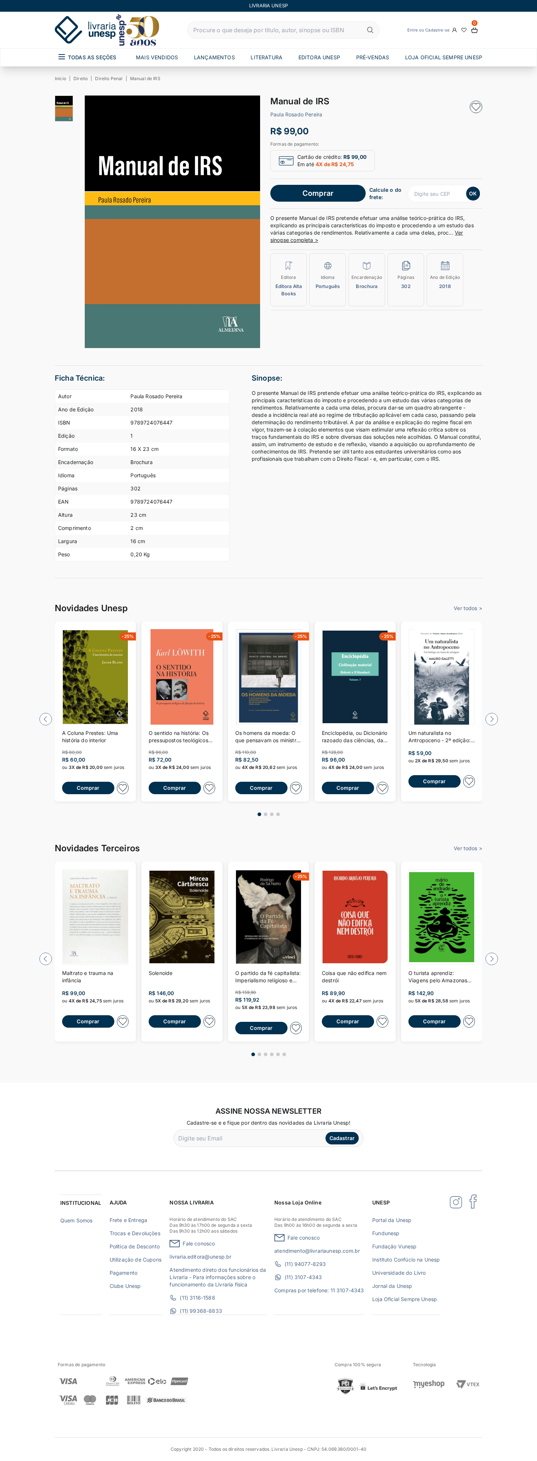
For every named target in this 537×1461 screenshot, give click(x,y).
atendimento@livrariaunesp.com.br (317, 1251)
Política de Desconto (135, 1246)
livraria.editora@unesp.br (200, 1256)
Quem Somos (76, 1220)
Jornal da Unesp (392, 1286)
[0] (474, 30)
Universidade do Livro (399, 1273)
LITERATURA (266, 57)
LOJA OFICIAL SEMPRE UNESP (443, 57)
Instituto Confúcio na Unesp (406, 1259)
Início (60, 78)
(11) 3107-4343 (303, 1277)
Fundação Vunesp (394, 1246)
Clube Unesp (125, 1286)
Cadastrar (342, 1138)
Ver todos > (468, 608)
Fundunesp (385, 1233)
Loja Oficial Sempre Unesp (404, 1299)
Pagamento (123, 1273)
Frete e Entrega (128, 1220)
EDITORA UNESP (319, 57)
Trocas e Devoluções (135, 1233)
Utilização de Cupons (135, 1259)
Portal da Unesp (391, 1220)
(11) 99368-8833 (201, 1311)
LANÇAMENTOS (214, 57)
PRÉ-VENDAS (372, 57)
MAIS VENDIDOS (157, 57)
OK (473, 193)
